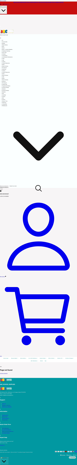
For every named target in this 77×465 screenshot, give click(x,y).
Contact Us (2, 445)
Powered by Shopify (29, 452)
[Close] (1, 189)
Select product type (4, 34)
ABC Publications (5, 428)
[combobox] (5, 186)
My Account (6, 4)
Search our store (13, 186)
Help (2, 4)
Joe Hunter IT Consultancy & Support (19, 452)
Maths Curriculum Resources (7, 431)
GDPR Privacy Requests (6, 406)
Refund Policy (5, 416)
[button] (0, 26)
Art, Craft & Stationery (6, 429)
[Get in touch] (5, 276)
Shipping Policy (5, 415)
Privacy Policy (5, 419)
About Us (4, 403)
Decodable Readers (6, 432)
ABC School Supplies (6, 452)
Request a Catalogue (6, 405)
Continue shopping (3, 373)
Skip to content (3, 0)
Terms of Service (5, 418)
